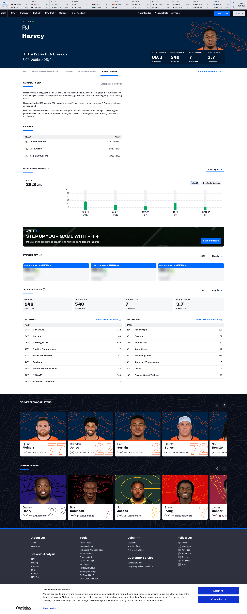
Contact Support (134, 563)
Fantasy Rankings (88, 572)
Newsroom (36, 546)
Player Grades (86, 554)
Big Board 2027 (87, 575)
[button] (211, 240)
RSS (184, 564)
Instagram (186, 546)
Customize (216, 599)
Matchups (84, 564)
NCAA (4, 6)
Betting (34, 563)
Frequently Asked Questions (140, 566)
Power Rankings (87, 561)
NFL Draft (35, 577)
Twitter (185, 543)
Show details (49, 608)
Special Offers (133, 546)
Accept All (218, 591)
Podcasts (186, 561)
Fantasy (35, 566)
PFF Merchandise (135, 550)
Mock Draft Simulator (89, 579)
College (34, 574)
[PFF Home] (3, 13)
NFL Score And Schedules (91, 550)
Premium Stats (86, 557)
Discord (185, 557)
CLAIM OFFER (222, 13)
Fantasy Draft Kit (87, 568)
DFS (33, 570)
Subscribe (132, 543)
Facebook (186, 554)
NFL (4, 3)
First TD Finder (86, 546)
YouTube (186, 550)
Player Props (85, 543)
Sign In (239, 13)
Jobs (33, 543)
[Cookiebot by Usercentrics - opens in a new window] (23, 608)
